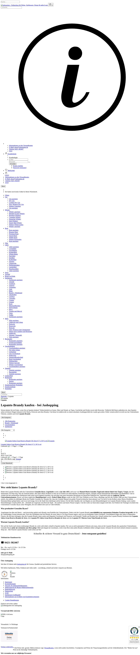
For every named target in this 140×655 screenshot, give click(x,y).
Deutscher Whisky (15, 219)
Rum (6, 228)
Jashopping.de (21, 564)
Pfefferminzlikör (14, 265)
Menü (3, 186)
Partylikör (12, 256)
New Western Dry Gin (16, 204)
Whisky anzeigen (14, 212)
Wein (6, 319)
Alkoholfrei (13, 295)
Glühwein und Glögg (16, 322)
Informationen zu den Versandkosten (21, 145)
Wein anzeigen (14, 320)
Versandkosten (49, 648)
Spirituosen (8, 278)
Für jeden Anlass (14, 350)
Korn (10, 304)
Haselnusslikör (14, 269)
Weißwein (12, 333)
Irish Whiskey (13, 221)
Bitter (11, 291)
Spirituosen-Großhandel (12, 595)
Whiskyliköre (13, 254)
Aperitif (7, 274)
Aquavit (11, 285)
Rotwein (12, 328)
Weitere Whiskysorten (16, 225)
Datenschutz (9, 591)
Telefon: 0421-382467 (16, 149)
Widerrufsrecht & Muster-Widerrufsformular (19, 587)
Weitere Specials (14, 363)
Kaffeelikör (12, 260)
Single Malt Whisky (15, 223)
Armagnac (12, 287)
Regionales (8, 339)
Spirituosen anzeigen (15, 280)
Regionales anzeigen (15, 341)
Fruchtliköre (13, 250)
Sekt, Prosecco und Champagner (19, 330)
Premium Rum (13, 234)
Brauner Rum (13, 232)
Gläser (7, 195)
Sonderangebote (10, 385)
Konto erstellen (18, 166)
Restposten (8, 377)
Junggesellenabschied (16, 357)
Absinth (11, 282)
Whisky (7, 210)
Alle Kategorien (10, 421)
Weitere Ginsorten (15, 206)
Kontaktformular (10, 584)
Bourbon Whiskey (15, 215)
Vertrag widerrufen (7, 647)
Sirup (6, 272)
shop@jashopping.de (7, 554)
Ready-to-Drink (10, 276)
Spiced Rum (13, 236)
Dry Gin (11, 201)
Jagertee (11, 261)
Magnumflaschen (14, 306)
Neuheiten (19, 385)
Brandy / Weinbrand (15, 293)
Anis (10, 289)
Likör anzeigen (14, 247)
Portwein (12, 324)
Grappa (11, 302)
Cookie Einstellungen (12, 600)
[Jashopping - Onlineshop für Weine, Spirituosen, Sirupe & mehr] (24, 5)
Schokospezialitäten (15, 342)
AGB (7, 593)
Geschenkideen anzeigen (17, 348)
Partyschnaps (13, 307)
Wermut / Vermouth (15, 335)
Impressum (8, 582)
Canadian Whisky (15, 217)
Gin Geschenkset (14, 354)
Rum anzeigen (13, 230)
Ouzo (11, 313)
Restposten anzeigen (15, 379)
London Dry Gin (14, 202)
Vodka (11, 315)
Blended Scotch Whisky (17, 214)
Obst (6, 243)
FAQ (10, 151)
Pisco (11, 309)
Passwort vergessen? (19, 168)
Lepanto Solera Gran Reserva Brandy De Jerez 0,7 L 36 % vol (21, 444)
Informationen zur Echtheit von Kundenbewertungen (22, 597)
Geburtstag (12, 352)
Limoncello (12, 263)
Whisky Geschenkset (16, 365)
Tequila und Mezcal (15, 311)
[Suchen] (1, 7)
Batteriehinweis (10, 589)
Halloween (12, 355)
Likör (7, 245)
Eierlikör (12, 258)
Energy (11, 381)
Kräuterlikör (13, 252)
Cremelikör (12, 249)
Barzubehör (13, 372)
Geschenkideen (10, 346)
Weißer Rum (13, 237)
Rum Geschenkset (15, 359)
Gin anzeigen (13, 199)
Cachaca (12, 296)
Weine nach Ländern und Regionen (20, 331)
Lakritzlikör (13, 267)
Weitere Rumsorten (15, 239)
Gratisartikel (9, 376)
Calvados (12, 298)
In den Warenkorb (7, 463)
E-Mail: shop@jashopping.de (18, 147)
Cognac (11, 300)
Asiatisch (12, 284)
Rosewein (12, 326)
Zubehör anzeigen (15, 370)
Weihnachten (13, 361)
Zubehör (7, 368)
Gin (6, 197)
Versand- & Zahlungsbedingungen (16, 586)
